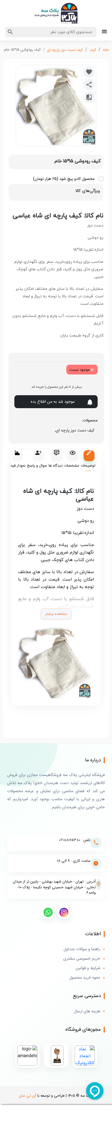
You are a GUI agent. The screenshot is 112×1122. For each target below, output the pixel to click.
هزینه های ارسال (87, 1011)
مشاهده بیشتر (56, 614)
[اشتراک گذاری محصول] (89, 84)
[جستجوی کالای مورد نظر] (10, 32)
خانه (106, 50)
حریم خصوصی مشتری (81, 959)
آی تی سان (27, 1096)
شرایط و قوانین (88, 968)
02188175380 (69, 840)
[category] (104, 32)
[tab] (88, 460)
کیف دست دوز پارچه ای (65, 50)
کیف (93, 50)
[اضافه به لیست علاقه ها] (89, 72)
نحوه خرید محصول (84, 978)
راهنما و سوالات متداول (81, 949)
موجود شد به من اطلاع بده (53, 401)
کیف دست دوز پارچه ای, (73, 430)
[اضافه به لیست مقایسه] (89, 97)
